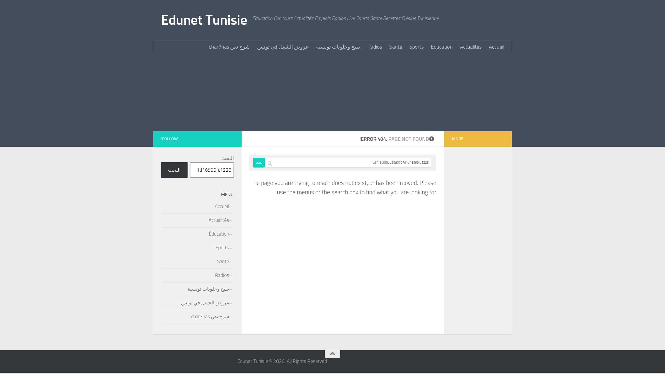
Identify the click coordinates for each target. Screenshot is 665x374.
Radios (375, 47)
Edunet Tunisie (204, 20)
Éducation (442, 47)
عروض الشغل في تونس (283, 47)
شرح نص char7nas (229, 47)
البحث (227, 158)
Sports (416, 47)
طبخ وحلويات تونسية (338, 47)
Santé (395, 47)
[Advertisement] (332, 92)
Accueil (496, 47)
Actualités (471, 47)
